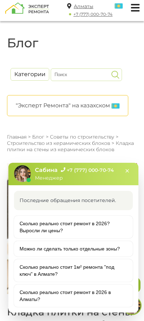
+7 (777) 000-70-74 (93, 14)
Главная (17, 137)
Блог (38, 137)
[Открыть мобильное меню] (133, 6)
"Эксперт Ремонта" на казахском (63, 105)
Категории (29, 74)
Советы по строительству (82, 137)
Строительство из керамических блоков (59, 143)
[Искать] (115, 75)
